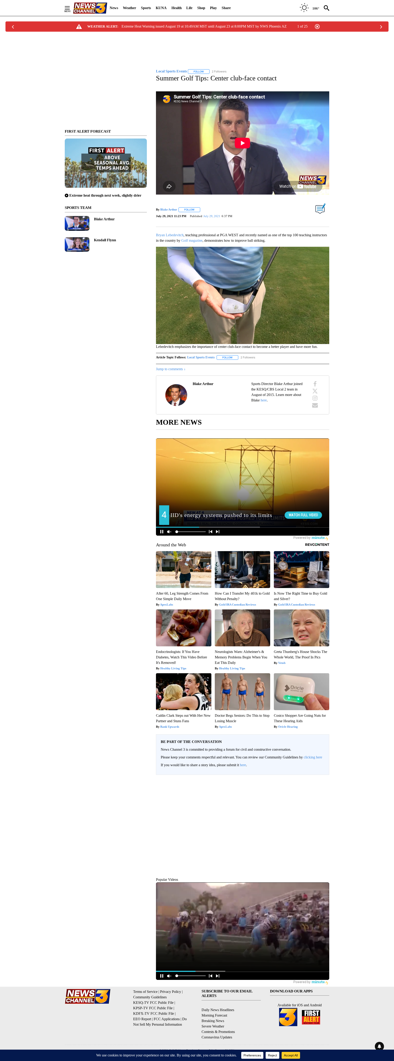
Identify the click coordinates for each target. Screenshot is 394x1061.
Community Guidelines (150, 991)
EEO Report (142, 1013)
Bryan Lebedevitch (170, 229)
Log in (310, 776)
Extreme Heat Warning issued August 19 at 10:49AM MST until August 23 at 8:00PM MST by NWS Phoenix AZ (204, 26)
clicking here (313, 752)
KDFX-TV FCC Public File (153, 1008)
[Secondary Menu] (71, 8)
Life (189, 8)
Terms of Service (145, 986)
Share (226, 8)
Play (213, 8)
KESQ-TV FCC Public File (153, 997)
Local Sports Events (201, 351)
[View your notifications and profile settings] (324, 807)
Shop (201, 8)
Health (176, 8)
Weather (129, 8)
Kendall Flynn (105, 240)
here (264, 395)
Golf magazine (191, 235)
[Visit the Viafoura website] (319, 855)
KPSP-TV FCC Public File (153, 1002)
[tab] (168, 808)
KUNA (161, 8)
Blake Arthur (104, 219)
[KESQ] (90, 8)
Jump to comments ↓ (171, 363)
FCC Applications (167, 1013)
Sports (146, 8)
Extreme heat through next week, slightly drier (105, 195)
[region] (242, 815)
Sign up (321, 776)
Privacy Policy (170, 986)
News (114, 8)
